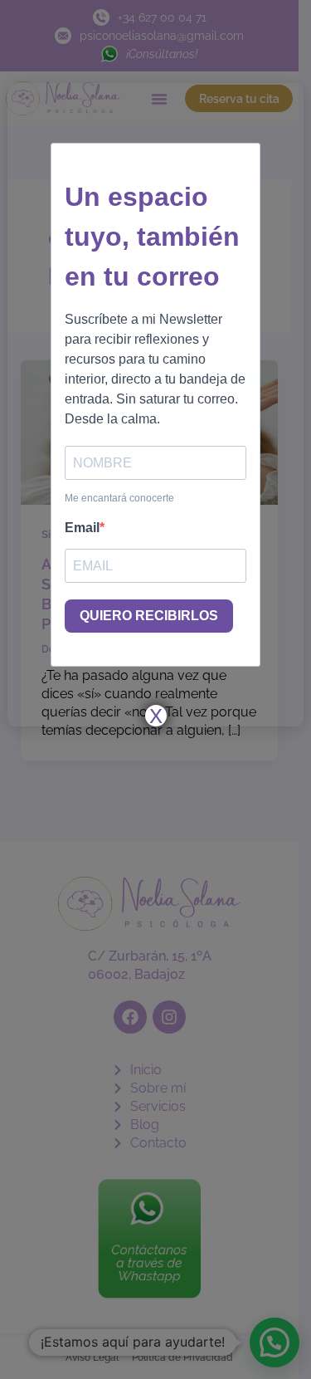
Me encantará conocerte (119, 498)
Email (82, 528)
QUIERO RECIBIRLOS (149, 616)
